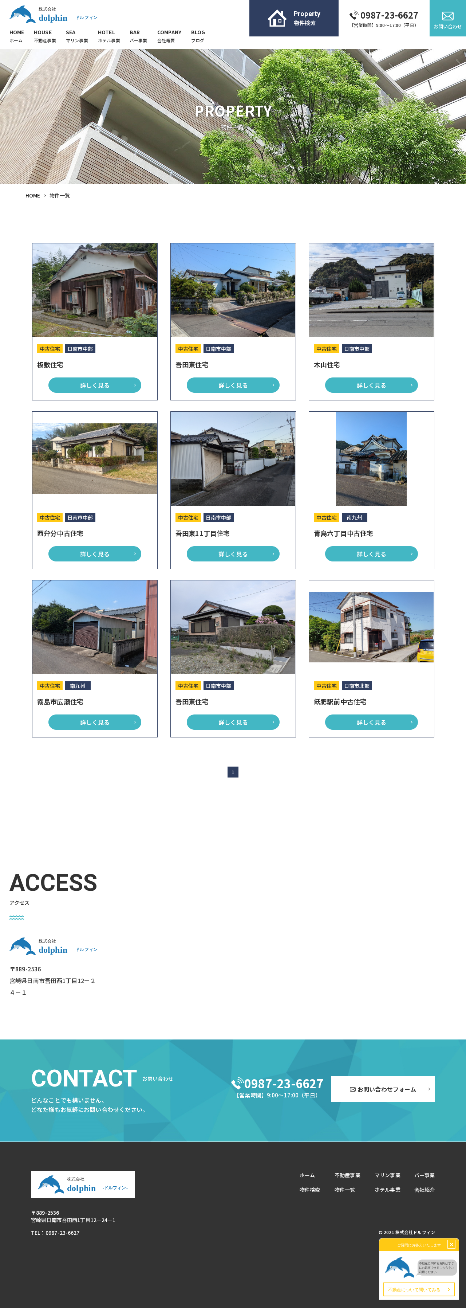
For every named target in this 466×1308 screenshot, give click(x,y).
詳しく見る (95, 385)
